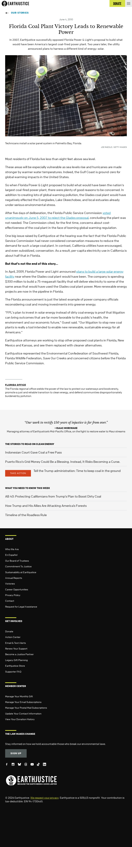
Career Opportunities (16, 589)
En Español (11, 554)
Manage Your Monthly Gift (19, 696)
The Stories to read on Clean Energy (29, 444)
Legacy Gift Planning (16, 660)
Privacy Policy (12, 595)
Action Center (12, 636)
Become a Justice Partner (19, 654)
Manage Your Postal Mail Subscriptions (26, 707)
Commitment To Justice (18, 566)
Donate (9, 631)
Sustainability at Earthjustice (20, 572)
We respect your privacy (44, 797)
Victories (10, 583)
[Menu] (128, 3)
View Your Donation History (20, 719)
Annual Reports (13, 577)
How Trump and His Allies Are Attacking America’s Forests (46, 505)
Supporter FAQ (13, 671)
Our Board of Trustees (17, 560)
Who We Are (12, 549)
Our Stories (20, 12)
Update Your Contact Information (23, 713)
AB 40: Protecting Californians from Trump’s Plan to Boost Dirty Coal (53, 496)
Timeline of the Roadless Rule (26, 515)
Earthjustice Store (15, 665)
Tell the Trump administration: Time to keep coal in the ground (77, 471)
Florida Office (15, 384)
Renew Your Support (16, 648)
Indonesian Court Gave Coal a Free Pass (33, 452)
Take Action (18, 473)
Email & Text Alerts (15, 642)
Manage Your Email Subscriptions (23, 701)
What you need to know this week (27, 488)
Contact (9, 600)
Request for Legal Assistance (21, 606)
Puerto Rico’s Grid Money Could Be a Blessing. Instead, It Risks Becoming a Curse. (62, 461)
